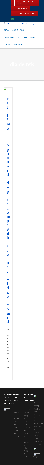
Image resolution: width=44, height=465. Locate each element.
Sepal (16, 407)
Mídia (16, 433)
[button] (27, 44)
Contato (16, 436)
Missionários (18, 410)
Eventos (16, 419)
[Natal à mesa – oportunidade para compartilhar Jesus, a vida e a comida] (8, 90)
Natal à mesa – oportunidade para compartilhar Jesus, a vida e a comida (8, 212)
